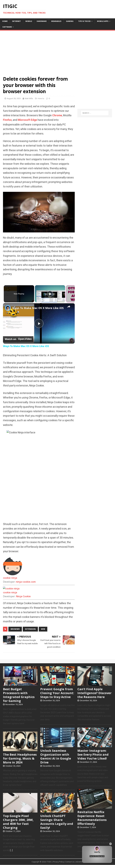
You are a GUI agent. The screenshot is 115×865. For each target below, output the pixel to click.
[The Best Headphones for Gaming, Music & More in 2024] (20, 749)
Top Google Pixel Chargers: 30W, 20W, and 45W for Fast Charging (18, 822)
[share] (68, 306)
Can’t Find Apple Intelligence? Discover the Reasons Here (94, 693)
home (4, 21)
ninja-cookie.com (26, 581)
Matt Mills (29, 98)
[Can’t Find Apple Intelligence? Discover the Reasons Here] (94, 684)
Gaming (70, 21)
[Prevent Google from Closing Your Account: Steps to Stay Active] (57, 684)
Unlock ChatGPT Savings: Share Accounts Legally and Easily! (56, 822)
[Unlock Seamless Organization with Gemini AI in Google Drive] (57, 745)
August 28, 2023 (14, 98)
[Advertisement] (57, 52)
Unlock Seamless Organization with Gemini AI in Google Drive (55, 756)
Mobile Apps (102, 21)
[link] (8, 308)
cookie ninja (10, 577)
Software (7, 27)
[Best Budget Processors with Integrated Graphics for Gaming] (20, 684)
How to (41, 98)
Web (43, 629)
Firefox (7, 119)
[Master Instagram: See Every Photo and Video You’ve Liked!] (94, 745)
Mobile (28, 21)
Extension (30, 629)
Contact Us (69, 862)
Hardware (42, 21)
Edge (34, 119)
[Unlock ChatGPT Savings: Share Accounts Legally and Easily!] (57, 810)
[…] (11, 850)
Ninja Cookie (23, 596)
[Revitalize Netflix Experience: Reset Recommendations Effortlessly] (94, 807)
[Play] (50, 294)
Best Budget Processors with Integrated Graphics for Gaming (19, 695)
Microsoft (24, 119)
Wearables (56, 21)
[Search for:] (94, 113)
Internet (16, 21)
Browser (15, 629)
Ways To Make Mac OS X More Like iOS (38, 308)
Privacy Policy (58, 862)
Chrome (57, 115)
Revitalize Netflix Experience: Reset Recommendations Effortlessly (92, 818)
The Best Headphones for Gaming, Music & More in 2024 (20, 758)
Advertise (79, 862)
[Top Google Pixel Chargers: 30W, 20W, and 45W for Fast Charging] (20, 810)
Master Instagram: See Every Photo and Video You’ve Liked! (93, 754)
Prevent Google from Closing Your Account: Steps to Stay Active (57, 693)
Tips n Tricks (84, 21)
